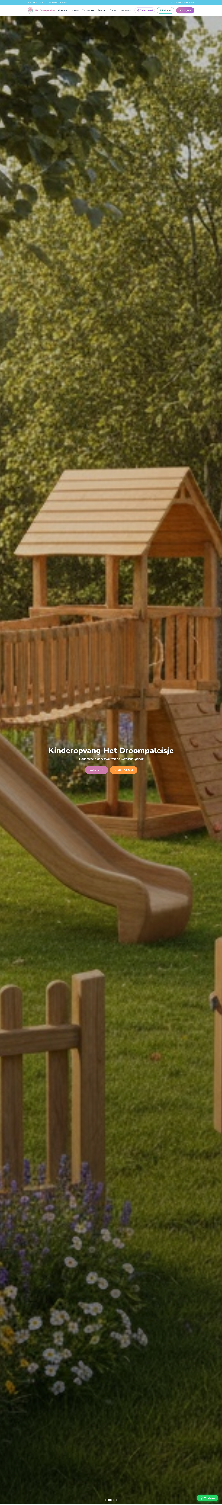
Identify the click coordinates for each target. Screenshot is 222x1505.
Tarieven (102, 10)
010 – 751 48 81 (37, 2)
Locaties (75, 10)
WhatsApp (209, 1498)
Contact (113, 10)
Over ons (62, 10)
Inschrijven (185, 10)
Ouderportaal (146, 10)
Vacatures (126, 10)
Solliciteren (165, 10)
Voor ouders (88, 10)
